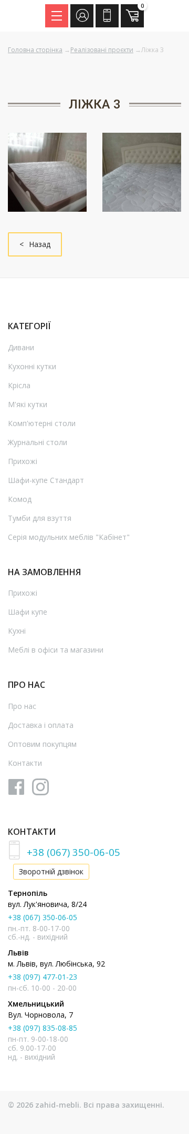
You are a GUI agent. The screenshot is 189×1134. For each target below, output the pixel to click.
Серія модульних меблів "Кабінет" (69, 537)
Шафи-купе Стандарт (46, 480)
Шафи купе (27, 612)
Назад (39, 244)
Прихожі (22, 461)
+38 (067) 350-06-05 (73, 852)
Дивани (21, 347)
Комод (20, 499)
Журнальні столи (37, 442)
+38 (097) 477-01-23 (42, 977)
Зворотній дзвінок (51, 871)
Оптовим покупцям (42, 744)
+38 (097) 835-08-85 (42, 1028)
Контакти (25, 763)
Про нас (22, 706)
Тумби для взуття (39, 518)
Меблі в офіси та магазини (55, 650)
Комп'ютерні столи (42, 423)
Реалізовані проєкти (101, 49)
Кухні (17, 631)
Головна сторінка (35, 49)
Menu (56, 15)
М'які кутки (27, 404)
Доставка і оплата (41, 725)
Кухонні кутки (32, 366)
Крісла (19, 385)
